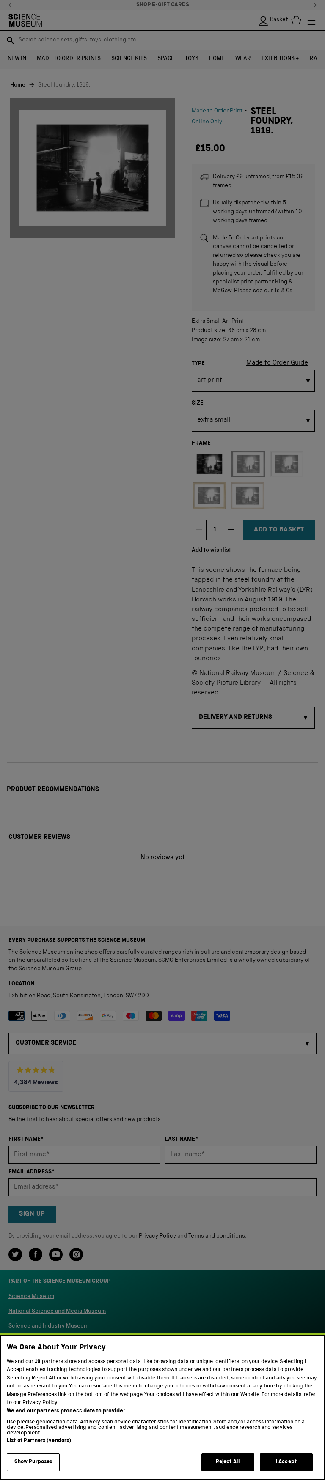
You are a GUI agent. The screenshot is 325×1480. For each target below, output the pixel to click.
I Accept (286, 1462)
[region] (162, 1407)
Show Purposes (33, 1462)
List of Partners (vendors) (39, 1441)
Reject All (228, 1462)
